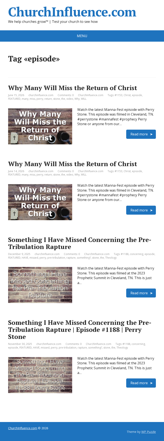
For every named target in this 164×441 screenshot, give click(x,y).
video (69, 99)
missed (33, 257)
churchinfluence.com (40, 95)
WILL (83, 99)
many (25, 99)
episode (137, 95)
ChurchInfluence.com (72, 11)
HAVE (25, 257)
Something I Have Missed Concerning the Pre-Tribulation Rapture (79, 243)
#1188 (125, 254)
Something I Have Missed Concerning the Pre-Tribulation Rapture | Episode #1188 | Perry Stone (79, 329)
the (63, 99)
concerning (136, 254)
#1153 (118, 95)
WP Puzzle (148, 432)
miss (32, 99)
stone (56, 99)
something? (84, 257)
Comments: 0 (66, 95)
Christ (127, 95)
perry (40, 99)
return (48, 99)
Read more (139, 134)
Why (77, 99)
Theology (111, 257)
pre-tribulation (56, 257)
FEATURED (14, 99)
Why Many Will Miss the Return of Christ (72, 88)
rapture (71, 257)
